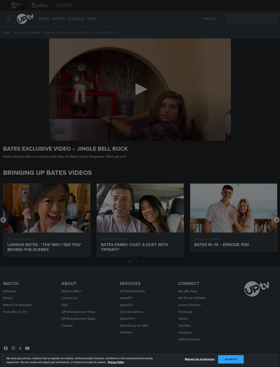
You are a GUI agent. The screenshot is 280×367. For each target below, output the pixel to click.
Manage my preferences (200, 359)
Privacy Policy (116, 362)
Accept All (231, 359)
